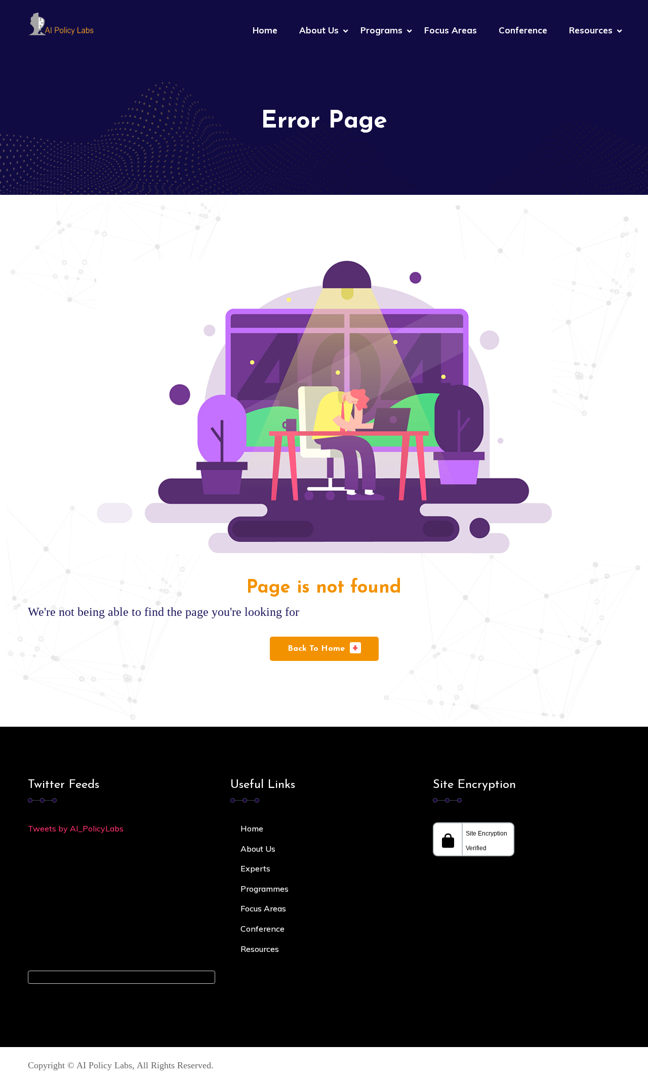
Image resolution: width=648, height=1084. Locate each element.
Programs (381, 30)
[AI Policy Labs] (61, 23)
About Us (319, 30)
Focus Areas (450, 30)
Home (265, 30)
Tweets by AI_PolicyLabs (76, 828)
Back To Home (323, 647)
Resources (591, 30)
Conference (523, 30)
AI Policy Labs (104, 1065)
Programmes (264, 889)
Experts (255, 868)
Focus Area (261, 908)
